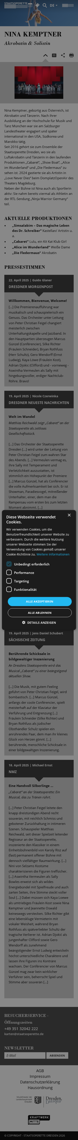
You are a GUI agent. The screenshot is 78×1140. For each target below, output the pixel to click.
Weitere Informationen (53, 554)
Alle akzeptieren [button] (39, 601)
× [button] (69, 515)
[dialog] (39, 570)
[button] (39, 622)
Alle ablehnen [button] (40, 612)
